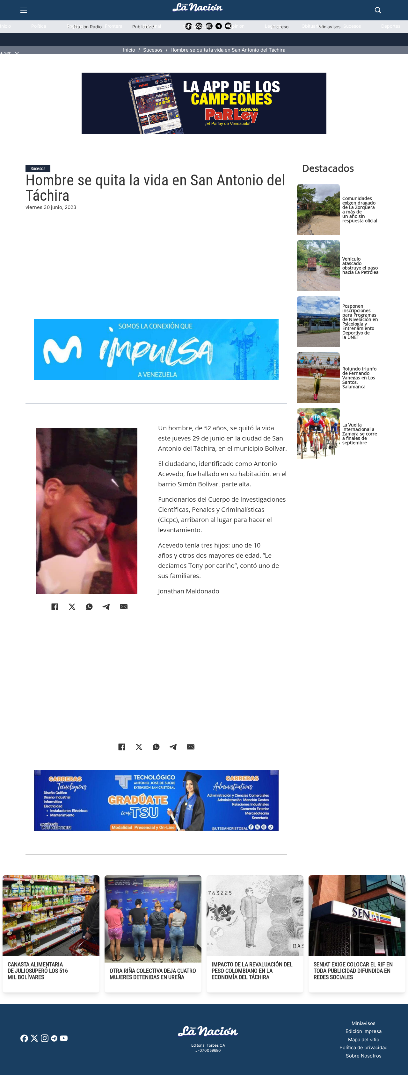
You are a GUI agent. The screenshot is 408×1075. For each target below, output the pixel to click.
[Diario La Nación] (197, 9)
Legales (273, 26)
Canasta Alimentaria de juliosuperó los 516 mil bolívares (38, 970)
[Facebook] (55, 607)
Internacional (194, 26)
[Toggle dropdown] (17, 53)
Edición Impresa (364, 1031)
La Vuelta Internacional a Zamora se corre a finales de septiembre (359, 434)
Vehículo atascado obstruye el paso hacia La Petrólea (360, 265)
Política (38, 26)
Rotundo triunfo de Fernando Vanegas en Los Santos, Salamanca (359, 378)
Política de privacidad (363, 1047)
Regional (75, 26)
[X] (72, 607)
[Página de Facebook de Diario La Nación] (24, 1040)
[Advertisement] (156, 255)
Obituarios (312, 26)
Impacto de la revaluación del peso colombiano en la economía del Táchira (252, 970)
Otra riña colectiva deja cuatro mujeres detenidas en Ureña (153, 973)
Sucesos (352, 26)
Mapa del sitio (363, 1039)
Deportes (390, 26)
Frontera (113, 26)
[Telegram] (106, 607)
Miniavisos (363, 1023)
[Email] (123, 607)
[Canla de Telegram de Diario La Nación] (54, 1040)
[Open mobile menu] (23, 10)
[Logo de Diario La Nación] (208, 1033)
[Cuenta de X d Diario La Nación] (34, 1040)
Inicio (5, 26)
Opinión (236, 26)
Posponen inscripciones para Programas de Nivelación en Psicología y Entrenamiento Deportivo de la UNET (360, 321)
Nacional (152, 26)
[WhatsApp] (89, 607)
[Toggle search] (378, 10)
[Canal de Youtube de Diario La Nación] (64, 1040)
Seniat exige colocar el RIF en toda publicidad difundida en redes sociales (353, 970)
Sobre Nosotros (364, 1056)
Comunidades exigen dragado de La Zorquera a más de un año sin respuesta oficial (359, 209)
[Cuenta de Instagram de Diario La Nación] (44, 1040)
